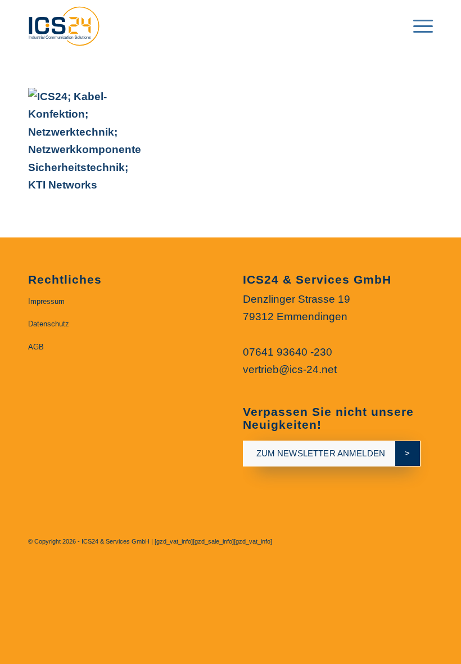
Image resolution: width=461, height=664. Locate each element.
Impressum (46, 301)
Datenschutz (48, 324)
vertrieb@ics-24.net (290, 369)
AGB (36, 347)
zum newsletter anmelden (320, 453)
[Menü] (417, 25)
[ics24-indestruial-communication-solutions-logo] (72, 25)
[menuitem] (391, 25)
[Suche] (391, 25)
